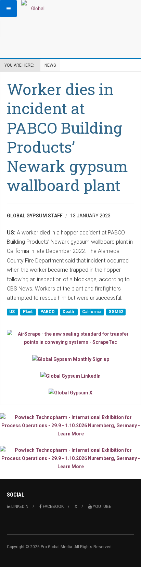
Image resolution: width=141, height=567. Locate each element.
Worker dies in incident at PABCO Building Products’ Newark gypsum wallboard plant (67, 137)
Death (69, 312)
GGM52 (115, 312)
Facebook (53, 506)
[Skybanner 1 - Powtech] (70, 425)
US (12, 312)
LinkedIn (19, 506)
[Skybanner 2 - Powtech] (70, 458)
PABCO (48, 312)
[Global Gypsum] (35, 8)
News (50, 65)
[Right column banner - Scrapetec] (70, 338)
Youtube (101, 506)
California (92, 312)
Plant (28, 312)
